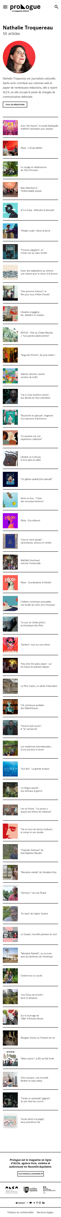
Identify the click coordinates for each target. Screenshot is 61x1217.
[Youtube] (31, 1203)
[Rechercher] (56, 7)
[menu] (5, 6)
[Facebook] (37, 1203)
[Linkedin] (43, 1203)
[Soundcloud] (34, 1203)
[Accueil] (25, 8)
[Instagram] (40, 1203)
